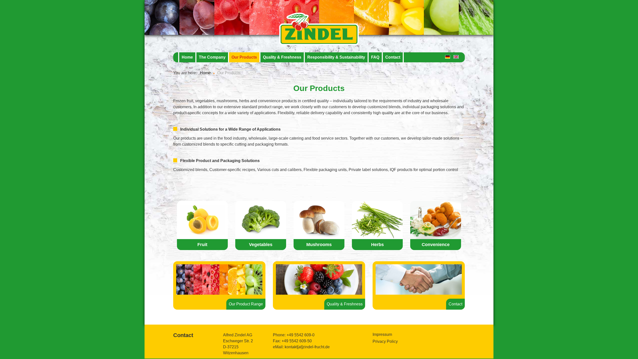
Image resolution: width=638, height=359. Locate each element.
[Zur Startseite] (319, 16)
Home (187, 57)
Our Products (244, 57)
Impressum (382, 334)
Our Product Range (246, 304)
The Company (212, 57)
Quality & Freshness (282, 57)
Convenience (436, 244)
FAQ (375, 57)
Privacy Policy (385, 341)
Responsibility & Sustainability (336, 57)
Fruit (202, 244)
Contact (392, 57)
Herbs (377, 244)
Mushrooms (319, 244)
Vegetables (260, 244)
